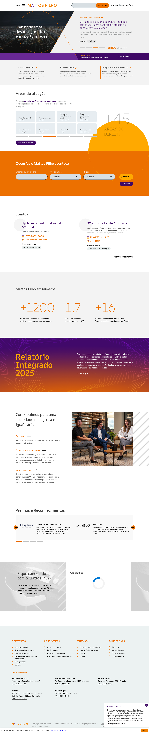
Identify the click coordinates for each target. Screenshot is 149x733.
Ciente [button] (144, 730)
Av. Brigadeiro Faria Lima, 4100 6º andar (72, 711)
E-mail (73, 589)
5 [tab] (76, 136)
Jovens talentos (118, 683)
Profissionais (52, 680)
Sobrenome (103, 579)
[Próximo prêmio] (133, 527)
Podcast (83, 683)
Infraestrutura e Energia (96, 35)
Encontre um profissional (26, 172)
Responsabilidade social (115, 67)
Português (78, 611)
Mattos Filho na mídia (89, 680)
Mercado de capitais (43, 131)
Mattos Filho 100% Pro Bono (85, 119)
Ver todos (126, 184)
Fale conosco (67, 67)
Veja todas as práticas (25, 143)
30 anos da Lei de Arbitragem (108, 223)
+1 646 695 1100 (62, 726)
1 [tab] (82, 47)
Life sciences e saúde (44, 119)
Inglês (90, 611)
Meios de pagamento (22, 131)
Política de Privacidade (59, 730)
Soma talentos (118, 686)
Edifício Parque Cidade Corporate (26, 726)
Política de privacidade (110, 621)
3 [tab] (95, 47)
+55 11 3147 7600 (19, 713)
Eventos (83, 686)
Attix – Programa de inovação (59, 686)
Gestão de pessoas (22, 683)
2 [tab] (89, 47)
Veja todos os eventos (123, 257)
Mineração (63, 132)
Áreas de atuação (54, 677)
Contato (18, 694)
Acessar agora (83, 373)
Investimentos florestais (23, 119)
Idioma (73, 608)
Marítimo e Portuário (64, 119)
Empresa (102, 589)
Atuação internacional (56, 683)
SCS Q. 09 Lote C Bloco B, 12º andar (27, 723)
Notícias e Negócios (87, 18)
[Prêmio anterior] (15, 527)
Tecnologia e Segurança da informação (26, 687)
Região (86, 172)
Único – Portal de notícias (90, 677)
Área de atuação (56, 172)
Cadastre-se (124, 56)
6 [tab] (90, 136)
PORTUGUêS (126, 5)
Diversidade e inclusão (28, 450)
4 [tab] (102, 47)
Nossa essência (26, 67)
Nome (73, 579)
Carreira (115, 677)
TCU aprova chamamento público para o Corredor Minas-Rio (103, 23)
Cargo (73, 599)
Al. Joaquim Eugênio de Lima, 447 (26, 711)
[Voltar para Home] (42, 5)
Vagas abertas (23, 470)
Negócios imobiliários (84, 131)
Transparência (20, 691)
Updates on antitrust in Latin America (43, 225)
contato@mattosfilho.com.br (116, 723)
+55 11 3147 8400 (62, 713)
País (100, 599)
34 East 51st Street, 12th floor (67, 723)
